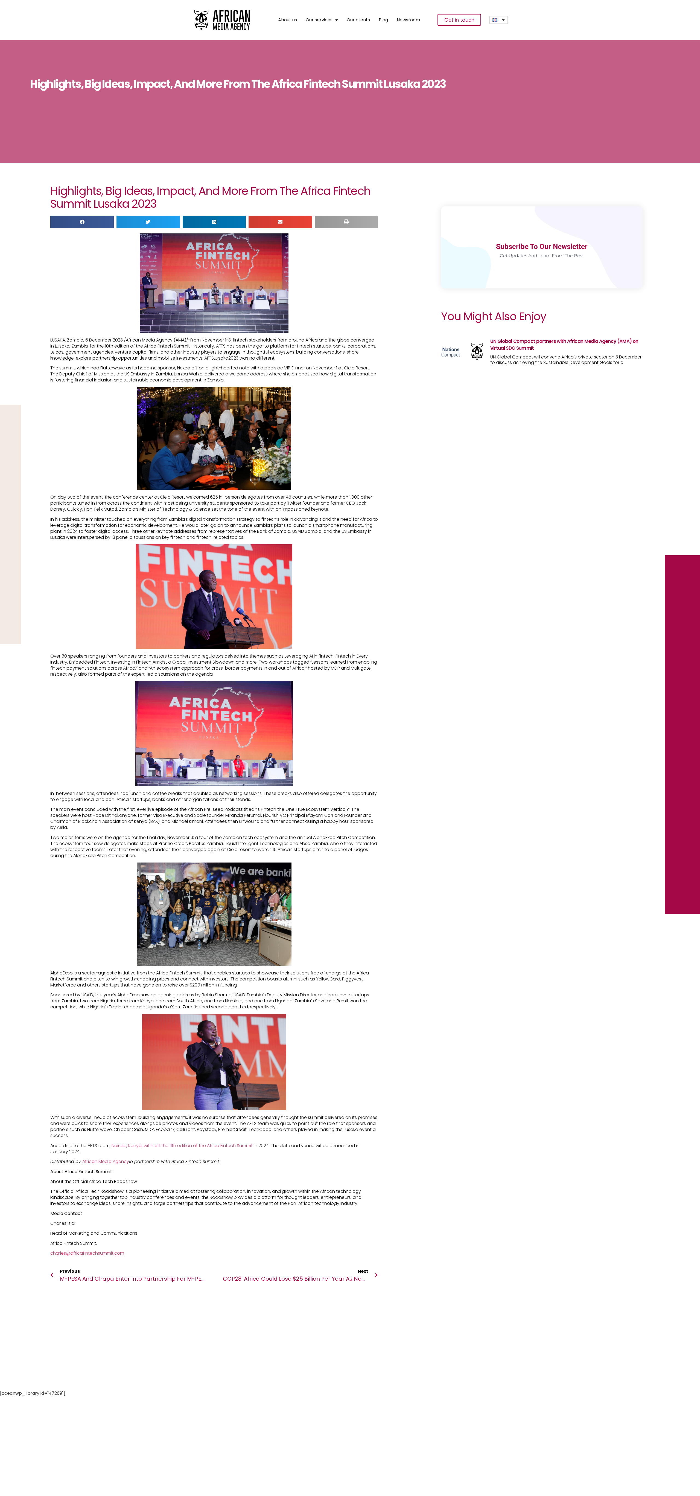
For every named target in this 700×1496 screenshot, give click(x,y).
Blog (383, 20)
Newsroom (408, 20)
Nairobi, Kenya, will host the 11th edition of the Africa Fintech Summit (182, 1145)
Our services (319, 20)
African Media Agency (105, 1161)
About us (287, 20)
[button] (82, 222)
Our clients (358, 20)
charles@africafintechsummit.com (87, 1253)
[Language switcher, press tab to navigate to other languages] (498, 20)
